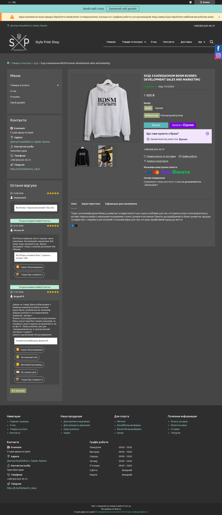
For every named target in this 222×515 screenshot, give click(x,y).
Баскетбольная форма (129, 429)
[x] (76, 226)
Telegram (175, 433)
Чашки (67, 433)
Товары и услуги (19, 85)
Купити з (177, 125)
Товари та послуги (132, 42)
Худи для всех (71, 429)
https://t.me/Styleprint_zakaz (25, 169)
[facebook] (72, 226)
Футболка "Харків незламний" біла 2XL (35, 208)
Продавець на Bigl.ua (111, 509)
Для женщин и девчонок (77, 425)
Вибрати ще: (164, 115)
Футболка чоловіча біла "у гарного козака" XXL (33, 256)
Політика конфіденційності (135, 512)
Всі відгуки (18, 390)
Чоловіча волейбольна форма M (32, 340)
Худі (36, 63)
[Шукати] (211, 42)
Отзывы (15, 96)
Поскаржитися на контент (108, 512)
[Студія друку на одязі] (19, 42)
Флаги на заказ (179, 425)
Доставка (186, 42)
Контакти (168, 42)
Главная (111, 42)
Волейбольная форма (129, 425)
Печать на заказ (179, 421)
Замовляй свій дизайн (123, 8)
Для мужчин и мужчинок (77, 421)
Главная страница (19, 421)
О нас (154, 42)
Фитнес (121, 421)
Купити (156, 125)
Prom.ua (127, 506)
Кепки (120, 433)
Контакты (15, 433)
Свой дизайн (17, 102)
